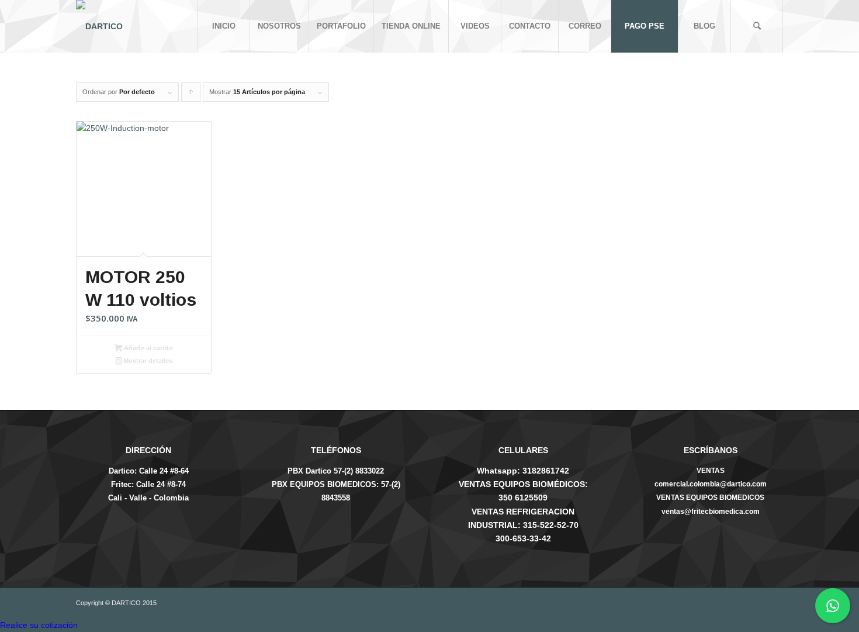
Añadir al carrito (147, 347)
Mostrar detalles (147, 360)
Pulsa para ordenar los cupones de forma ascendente (191, 95)
